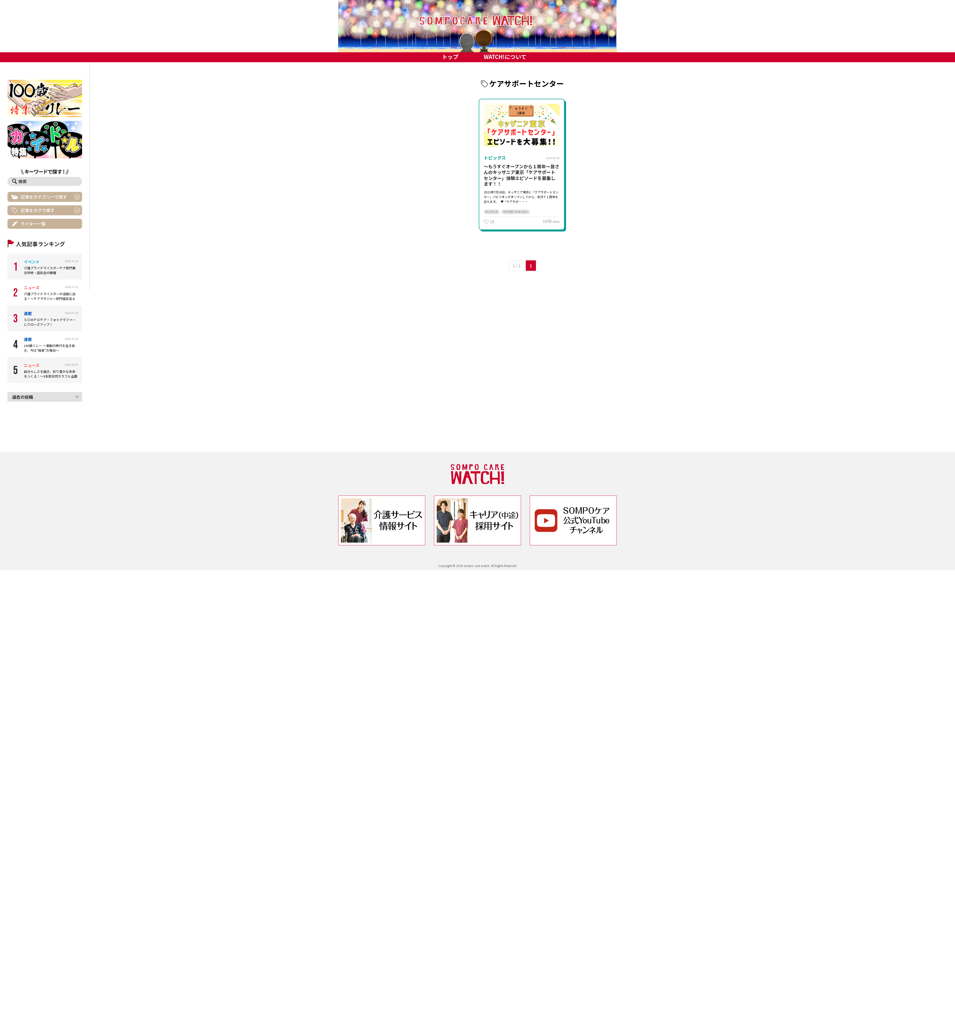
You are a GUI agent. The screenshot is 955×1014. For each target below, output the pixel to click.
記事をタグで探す (37, 210)
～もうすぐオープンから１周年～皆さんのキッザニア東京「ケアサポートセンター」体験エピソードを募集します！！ (521, 175)
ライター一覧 (33, 224)
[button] (477, 26)
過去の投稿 (22, 397)
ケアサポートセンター (515, 212)
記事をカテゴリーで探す (44, 197)
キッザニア (491, 212)
